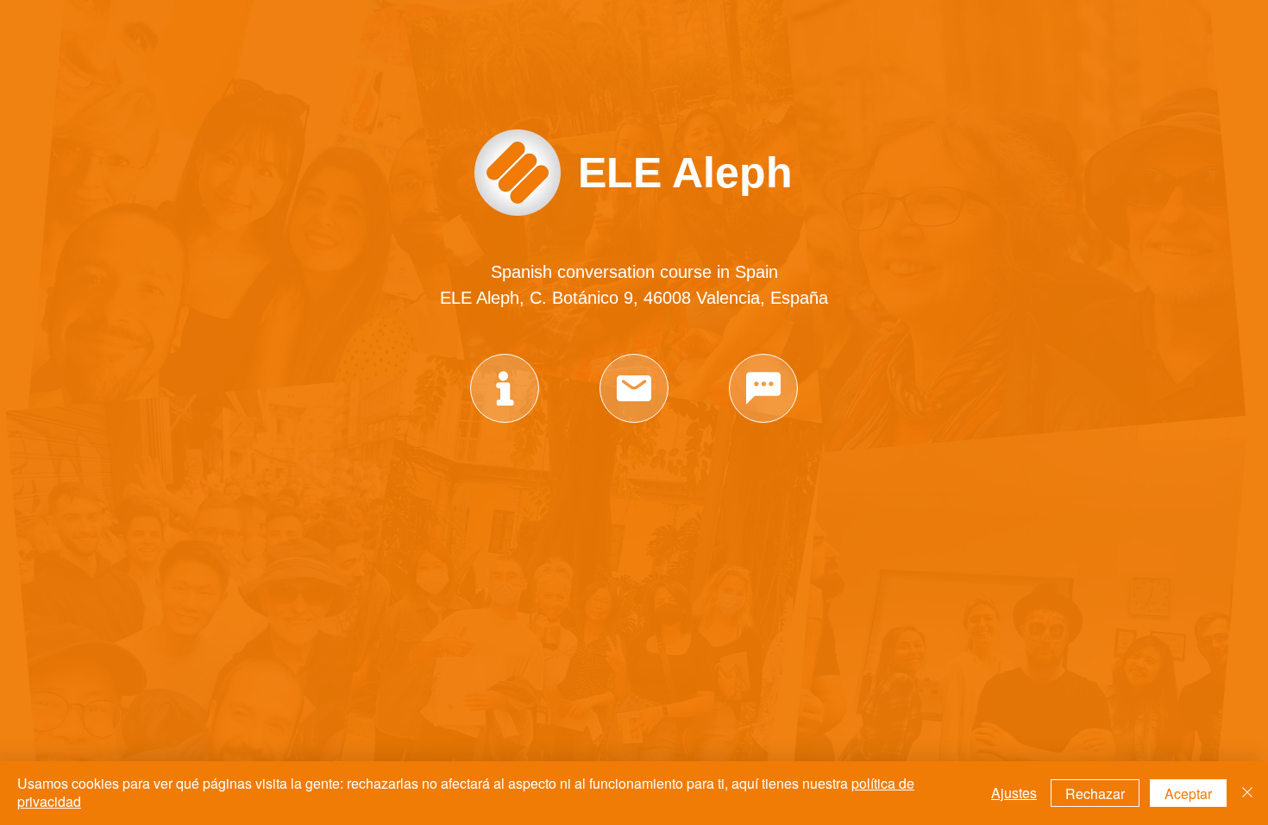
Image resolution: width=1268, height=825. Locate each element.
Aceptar (1188, 793)
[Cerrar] (1247, 793)
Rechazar (1095, 793)
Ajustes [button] (1014, 793)
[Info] (504, 388)
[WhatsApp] (763, 388)
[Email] (634, 388)
